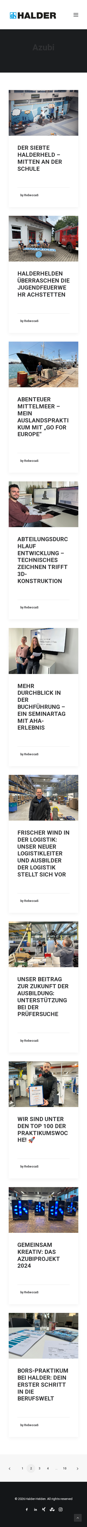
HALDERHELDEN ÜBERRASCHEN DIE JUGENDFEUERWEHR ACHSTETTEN (43, 284)
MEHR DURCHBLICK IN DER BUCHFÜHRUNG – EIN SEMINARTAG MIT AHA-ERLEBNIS (41, 707)
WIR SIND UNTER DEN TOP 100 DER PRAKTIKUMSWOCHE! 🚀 (42, 1129)
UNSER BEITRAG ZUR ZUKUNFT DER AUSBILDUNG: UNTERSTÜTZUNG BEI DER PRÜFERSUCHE (43, 997)
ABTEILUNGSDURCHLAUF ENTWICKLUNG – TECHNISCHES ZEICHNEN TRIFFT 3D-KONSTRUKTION (42, 560)
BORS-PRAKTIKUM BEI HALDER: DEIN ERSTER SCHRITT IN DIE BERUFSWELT (42, 1384)
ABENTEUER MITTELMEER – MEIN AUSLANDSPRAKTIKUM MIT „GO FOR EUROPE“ (43, 417)
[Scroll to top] (78, 1517)
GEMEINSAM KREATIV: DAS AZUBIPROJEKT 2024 (38, 1255)
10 (64, 1468)
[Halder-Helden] (33, 15)
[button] (76, 14)
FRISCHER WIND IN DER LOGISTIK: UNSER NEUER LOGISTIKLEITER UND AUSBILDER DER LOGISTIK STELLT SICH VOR (43, 853)
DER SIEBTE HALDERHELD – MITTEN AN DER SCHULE (39, 158)
